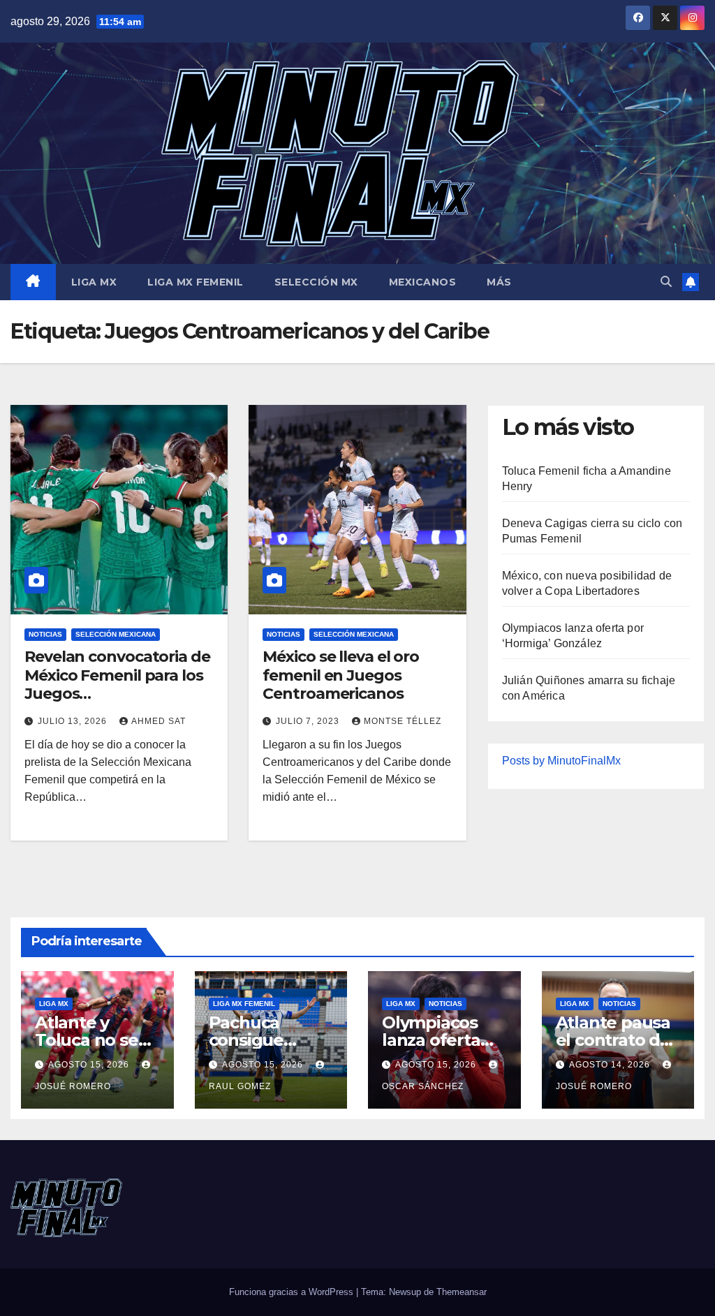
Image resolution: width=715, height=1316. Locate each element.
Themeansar (461, 1292)
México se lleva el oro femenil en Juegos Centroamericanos (341, 675)
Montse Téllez (402, 721)
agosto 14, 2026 (611, 1065)
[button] (666, 282)
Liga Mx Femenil (195, 282)
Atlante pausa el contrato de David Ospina (613, 1039)
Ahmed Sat (158, 721)
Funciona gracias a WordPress (292, 1292)
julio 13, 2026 (74, 721)
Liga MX (94, 282)
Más (499, 282)
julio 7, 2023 (309, 721)
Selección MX (316, 282)
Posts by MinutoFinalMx (561, 761)
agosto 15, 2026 (90, 1065)
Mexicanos (423, 282)
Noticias (45, 634)
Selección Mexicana (115, 634)
